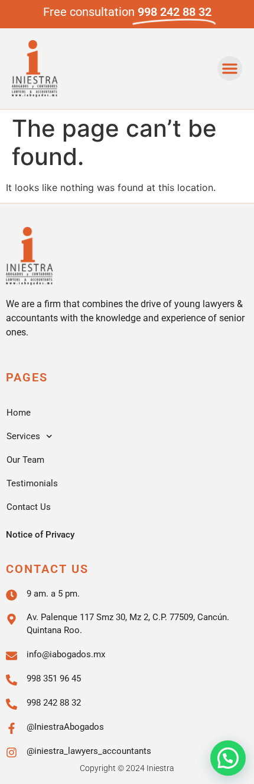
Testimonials (32, 483)
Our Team (25, 459)
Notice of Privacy (40, 534)
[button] (229, 68)
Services (23, 436)
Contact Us (28, 507)
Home (18, 412)
